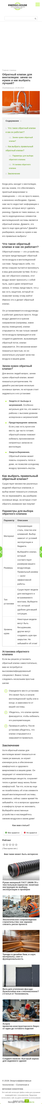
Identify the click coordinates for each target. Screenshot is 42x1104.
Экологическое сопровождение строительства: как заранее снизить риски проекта (20, 921)
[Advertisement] (21, 47)
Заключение (14, 173)
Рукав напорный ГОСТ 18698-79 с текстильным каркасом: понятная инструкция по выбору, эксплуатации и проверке (21, 886)
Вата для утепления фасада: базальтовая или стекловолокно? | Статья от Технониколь (21, 991)
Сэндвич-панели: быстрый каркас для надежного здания (21, 1059)
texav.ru (30, 1102)
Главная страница (9, 70)
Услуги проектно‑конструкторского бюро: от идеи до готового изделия (21, 1026)
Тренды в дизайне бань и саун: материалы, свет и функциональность (19, 956)
